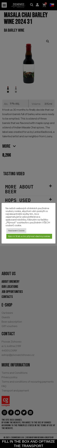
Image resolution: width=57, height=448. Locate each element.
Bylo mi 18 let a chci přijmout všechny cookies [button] (29, 236)
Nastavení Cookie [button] (16, 230)
